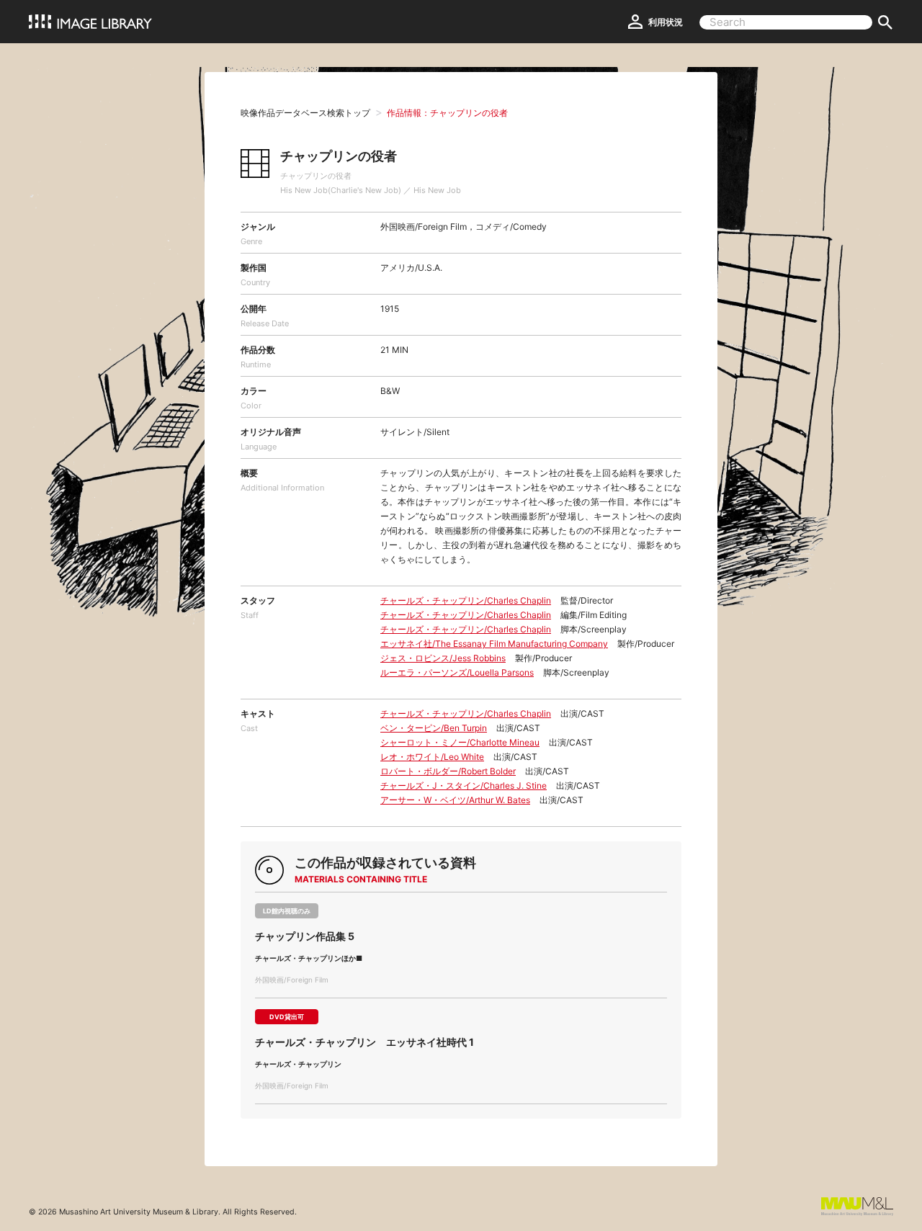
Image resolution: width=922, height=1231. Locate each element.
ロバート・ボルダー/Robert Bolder (448, 771)
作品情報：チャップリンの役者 (447, 112)
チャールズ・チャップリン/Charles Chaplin (465, 600)
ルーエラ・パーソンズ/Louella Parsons (457, 672)
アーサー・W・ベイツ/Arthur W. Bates (455, 799)
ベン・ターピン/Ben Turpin (433, 727)
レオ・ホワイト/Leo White (432, 756)
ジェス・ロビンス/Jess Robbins (443, 658)
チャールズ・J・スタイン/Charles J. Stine (463, 785)
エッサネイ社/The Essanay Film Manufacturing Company (494, 643)
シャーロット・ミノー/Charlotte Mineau (460, 742)
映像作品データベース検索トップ (305, 112)
